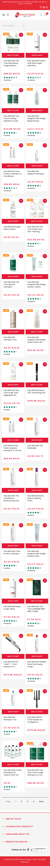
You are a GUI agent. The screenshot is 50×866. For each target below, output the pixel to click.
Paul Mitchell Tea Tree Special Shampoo (11, 284)
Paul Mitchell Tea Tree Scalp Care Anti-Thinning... (35, 229)
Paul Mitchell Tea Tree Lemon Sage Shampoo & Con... (35, 772)
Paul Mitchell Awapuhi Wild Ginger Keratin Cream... (36, 284)
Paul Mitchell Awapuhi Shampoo (35, 172)
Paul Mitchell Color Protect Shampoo (12, 552)
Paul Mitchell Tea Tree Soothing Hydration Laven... (11, 118)
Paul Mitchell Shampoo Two (10, 718)
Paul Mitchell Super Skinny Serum (12, 228)
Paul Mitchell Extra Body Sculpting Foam (35, 498)
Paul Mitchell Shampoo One (10, 338)
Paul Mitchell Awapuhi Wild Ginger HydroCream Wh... (36, 339)
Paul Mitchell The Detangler (35, 446)
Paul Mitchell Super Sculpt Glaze (12, 607)
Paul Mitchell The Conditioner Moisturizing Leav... (12, 498)
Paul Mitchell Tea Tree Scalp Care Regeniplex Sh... (11, 392)
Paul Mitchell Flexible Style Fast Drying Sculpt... (36, 664)
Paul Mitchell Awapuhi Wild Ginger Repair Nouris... (36, 118)
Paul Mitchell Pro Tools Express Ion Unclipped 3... (35, 719)
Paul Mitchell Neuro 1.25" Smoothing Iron (36, 391)
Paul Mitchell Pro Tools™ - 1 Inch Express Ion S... (11, 664)
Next (41, 801)
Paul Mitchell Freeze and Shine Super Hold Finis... (36, 63)
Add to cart (13, 55)
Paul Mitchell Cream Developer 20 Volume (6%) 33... (13, 772)
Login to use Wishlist (21, 35)
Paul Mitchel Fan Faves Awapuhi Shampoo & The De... (13, 448)
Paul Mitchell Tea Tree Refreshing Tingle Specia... (11, 63)
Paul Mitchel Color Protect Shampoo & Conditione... (13, 173)
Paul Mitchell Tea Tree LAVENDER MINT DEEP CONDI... (36, 609)
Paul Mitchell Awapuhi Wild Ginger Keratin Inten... (36, 553)
